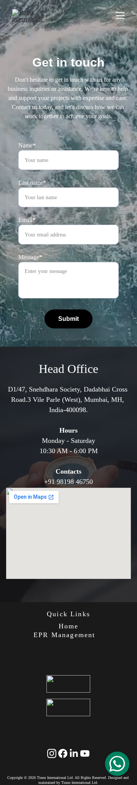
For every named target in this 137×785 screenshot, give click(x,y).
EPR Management (64, 635)
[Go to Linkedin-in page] (73, 753)
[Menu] (120, 15)
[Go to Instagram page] (51, 753)
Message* (30, 257)
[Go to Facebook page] (62, 753)
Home (69, 626)
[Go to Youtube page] (84, 753)
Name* (27, 145)
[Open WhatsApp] (117, 764)
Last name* (32, 182)
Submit (68, 319)
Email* (26, 220)
